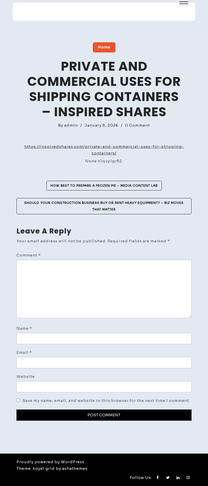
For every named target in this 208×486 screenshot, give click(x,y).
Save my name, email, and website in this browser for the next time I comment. (106, 400)
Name (24, 328)
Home (104, 47)
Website (25, 376)
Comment (28, 255)
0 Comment (137, 125)
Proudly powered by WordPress (50, 461)
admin (71, 125)
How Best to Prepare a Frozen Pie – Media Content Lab (104, 185)
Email (24, 352)
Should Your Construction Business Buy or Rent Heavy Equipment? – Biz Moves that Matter (104, 206)
